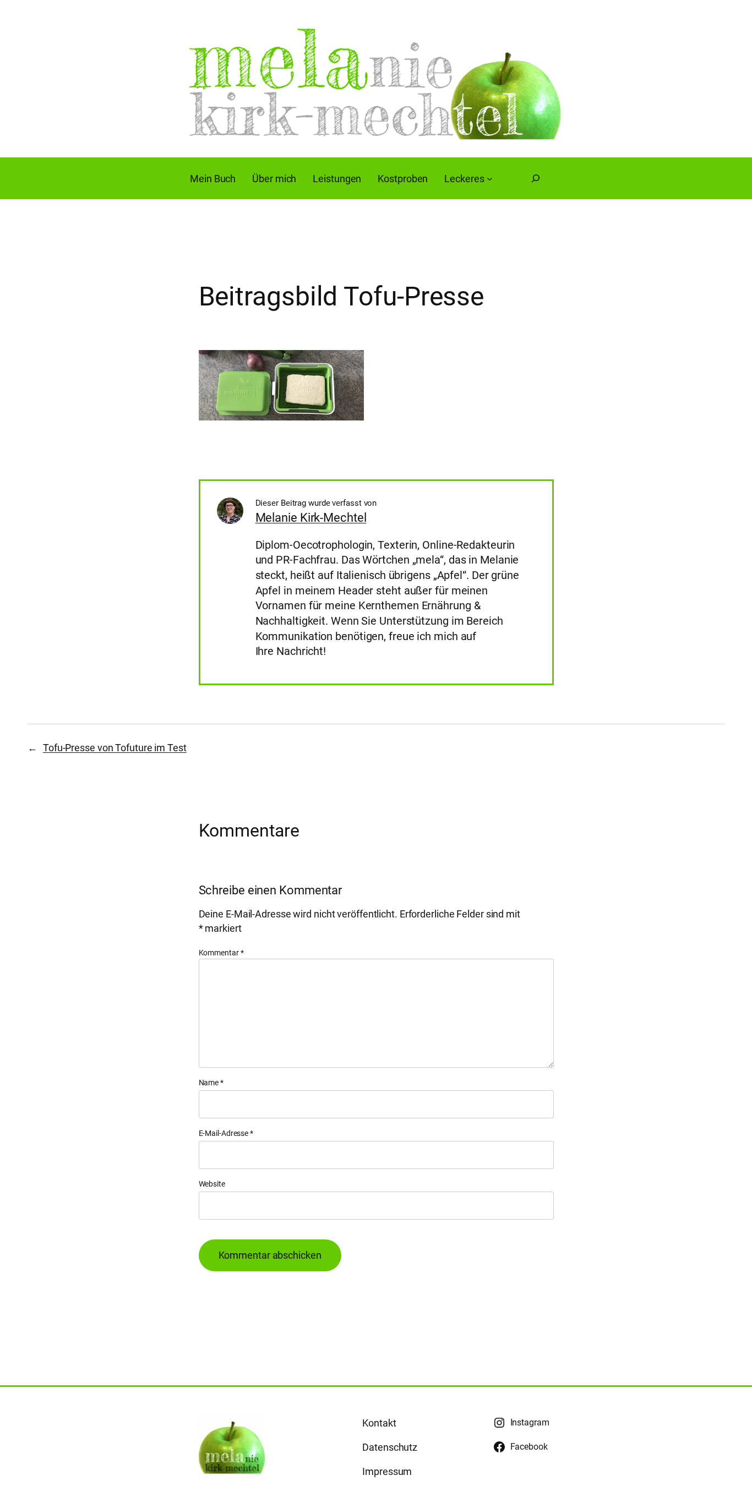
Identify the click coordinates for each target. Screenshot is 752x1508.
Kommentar (221, 952)
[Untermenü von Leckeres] (490, 179)
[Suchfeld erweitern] (535, 178)
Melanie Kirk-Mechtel (311, 517)
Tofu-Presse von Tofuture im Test (115, 747)
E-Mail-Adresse (226, 1133)
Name (211, 1082)
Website (212, 1183)
